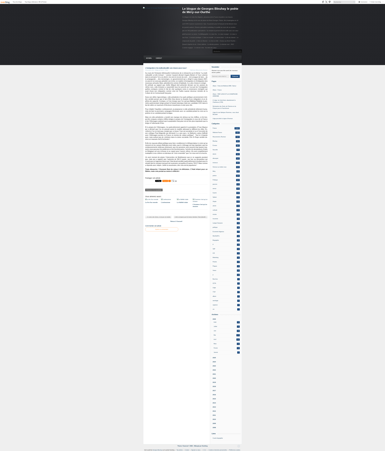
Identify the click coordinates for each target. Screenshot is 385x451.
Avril (215, 339)
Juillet (215, 326)
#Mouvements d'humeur (202, 70)
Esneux (215, 145)
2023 (214, 366)
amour (214, 188)
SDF (214, 249)
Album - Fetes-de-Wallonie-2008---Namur (224, 86)
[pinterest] (329, 2)
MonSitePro (216, 236)
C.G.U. (205, 450)
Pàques (215, 266)
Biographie (216, 240)
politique (215, 227)
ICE (214, 253)
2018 (214, 386)
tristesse (215, 162)
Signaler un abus (196, 450)
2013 (214, 407)
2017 (214, 390)
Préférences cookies (234, 450)
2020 (214, 378)
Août (215, 322)
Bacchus (215, 279)
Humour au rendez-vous (219, 167)
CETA (214, 283)
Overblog (205, 446)
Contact (159, 58)
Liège (214, 287)
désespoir (215, 158)
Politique (215, 180)
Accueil (149, 58)
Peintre (215, 262)
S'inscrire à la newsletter (154, 190)
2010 (214, 419)
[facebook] (323, 2)
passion (215, 184)
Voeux (214, 270)
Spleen (215, 197)
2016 (214, 394)
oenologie (215, 300)
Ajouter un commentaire (161, 229)
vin (213, 309)
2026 (214, 319)
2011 (214, 415)
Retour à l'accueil (176, 221)
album (214, 296)
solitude (215, 210)
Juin (215, 331)
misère (215, 214)
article (214, 206)
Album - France (217, 90)
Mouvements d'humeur (219, 137)
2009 (214, 423)
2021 (214, 374)
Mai (215, 335)
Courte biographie (218, 438)
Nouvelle (215, 149)
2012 (214, 411)
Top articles (180, 450)
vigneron (215, 305)
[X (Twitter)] (326, 2)
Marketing (215, 257)
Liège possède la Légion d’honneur (223, 118)
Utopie (214, 201)
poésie (214, 175)
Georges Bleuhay (157, 450)
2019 (214, 382)
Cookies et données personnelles (218, 450)
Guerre (215, 193)
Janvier (216, 352)
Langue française (218, 223)
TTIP (214, 292)
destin (214, 154)
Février (216, 348)
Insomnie (215, 218)
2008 (214, 427)
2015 (214, 399)
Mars (215, 343)
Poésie (215, 128)
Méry (214, 171)
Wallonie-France (217, 132)
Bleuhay (215, 141)
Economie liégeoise (218, 231)
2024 (214, 362)
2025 (214, 357)
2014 (214, 403)
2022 (214, 370)
